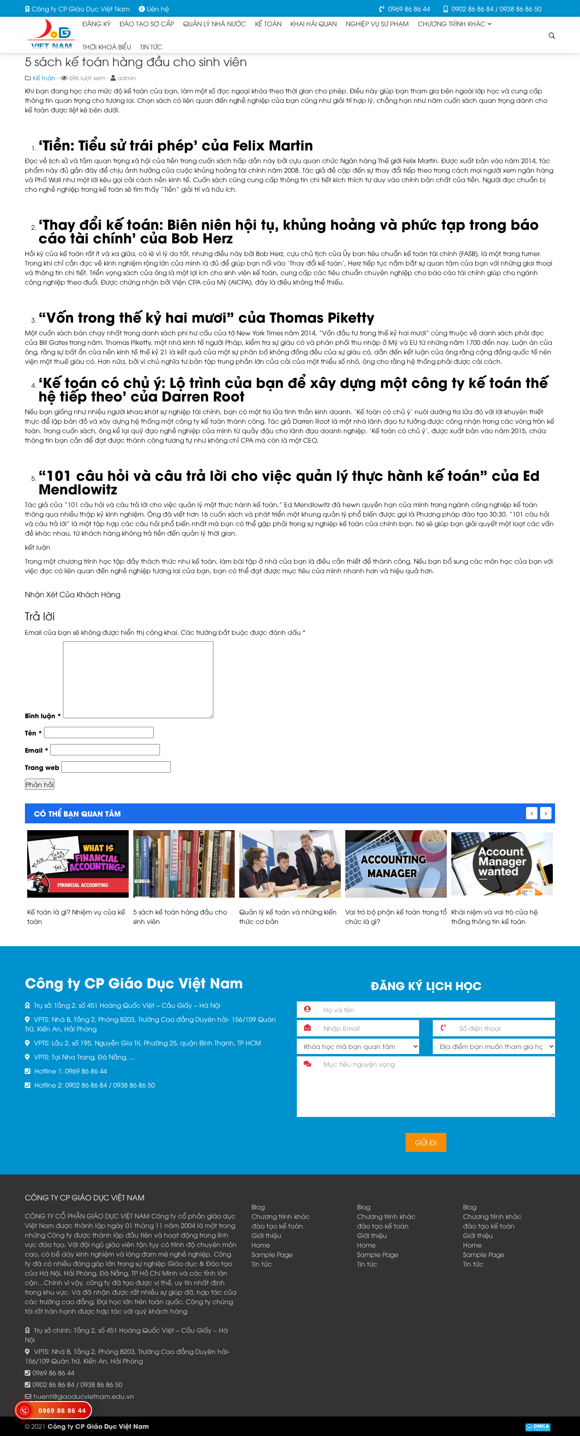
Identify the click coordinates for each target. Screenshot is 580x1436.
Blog (258, 1206)
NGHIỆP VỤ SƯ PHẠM (377, 23)
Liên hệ (157, 8)
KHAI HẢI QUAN (313, 23)
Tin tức (151, 46)
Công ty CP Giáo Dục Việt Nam (80, 8)
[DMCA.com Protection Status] (538, 1425)
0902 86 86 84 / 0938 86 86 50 (495, 8)
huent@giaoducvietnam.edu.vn (84, 1396)
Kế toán (268, 23)
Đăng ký (96, 23)
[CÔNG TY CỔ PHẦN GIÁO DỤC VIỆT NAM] (51, 32)
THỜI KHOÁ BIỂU (106, 46)
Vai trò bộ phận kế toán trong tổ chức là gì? (396, 916)
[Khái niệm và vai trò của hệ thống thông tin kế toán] (502, 864)
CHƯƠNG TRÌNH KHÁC (451, 23)
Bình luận (43, 715)
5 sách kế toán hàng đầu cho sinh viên (180, 916)
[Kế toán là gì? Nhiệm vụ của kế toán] (78, 864)
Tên (33, 732)
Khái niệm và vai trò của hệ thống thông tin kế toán (494, 916)
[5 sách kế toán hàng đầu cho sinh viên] (184, 864)
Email (36, 749)
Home (260, 1244)
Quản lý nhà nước (214, 23)
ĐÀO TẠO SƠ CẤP (147, 23)
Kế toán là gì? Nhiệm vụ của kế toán (76, 916)
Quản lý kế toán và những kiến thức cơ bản (288, 916)
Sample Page (272, 1254)
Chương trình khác (280, 1216)
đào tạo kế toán (277, 1225)
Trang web (42, 767)
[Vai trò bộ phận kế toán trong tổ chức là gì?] (396, 864)
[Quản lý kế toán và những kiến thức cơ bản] (290, 864)
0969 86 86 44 (408, 8)
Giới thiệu (266, 1235)
